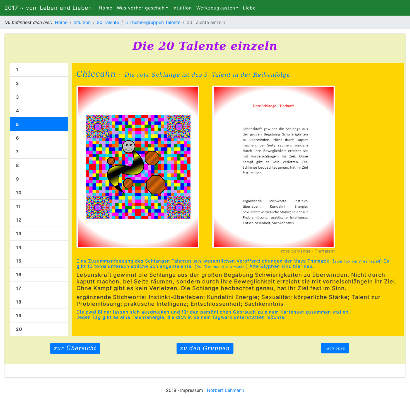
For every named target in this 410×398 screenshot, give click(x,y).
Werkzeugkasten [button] (215, 8)
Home (107, 8)
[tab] (39, 70)
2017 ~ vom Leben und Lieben (48, 7)
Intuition (182, 8)
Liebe (249, 8)
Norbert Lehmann (225, 390)
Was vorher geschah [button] (141, 8)
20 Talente (108, 22)
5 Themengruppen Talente (152, 22)
